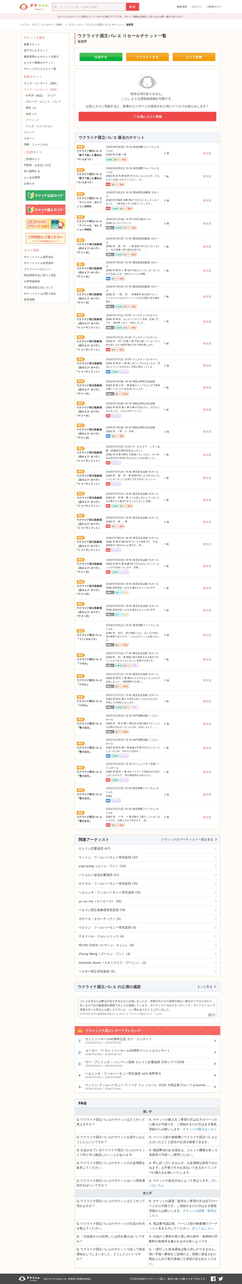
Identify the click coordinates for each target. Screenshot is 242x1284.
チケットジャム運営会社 (39, 256)
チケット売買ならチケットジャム (33, 7)
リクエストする (147, 57)
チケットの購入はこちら (200, 1129)
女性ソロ (31, 113)
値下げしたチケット (36, 50)
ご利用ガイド (213, 6)
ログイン (197, 6)
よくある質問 (32, 177)
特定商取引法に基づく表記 (40, 275)
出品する (101, 57)
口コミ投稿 (194, 57)
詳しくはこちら (203, 1228)
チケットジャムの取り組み (40, 293)
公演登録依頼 (32, 281)
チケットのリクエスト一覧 (40, 68)
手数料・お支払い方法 (37, 165)
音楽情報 (29, 299)
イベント (29, 132)
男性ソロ (31, 107)
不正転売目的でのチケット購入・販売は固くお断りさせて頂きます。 (169, 1278)
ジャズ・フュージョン (39, 126)
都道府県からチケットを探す (41, 56)
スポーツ (29, 138)
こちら (125, 98)
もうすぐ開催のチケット (39, 62)
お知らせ (29, 183)
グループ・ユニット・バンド (43, 101)
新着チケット (32, 44)
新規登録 (182, 6)
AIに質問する (32, 171)
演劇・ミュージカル (36, 144)
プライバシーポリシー (37, 269)
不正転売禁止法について (39, 287)
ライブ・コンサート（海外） (41, 89)
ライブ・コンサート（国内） (41, 83)
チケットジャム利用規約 (39, 262)
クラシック (32, 119)
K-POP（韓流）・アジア (41, 95)
